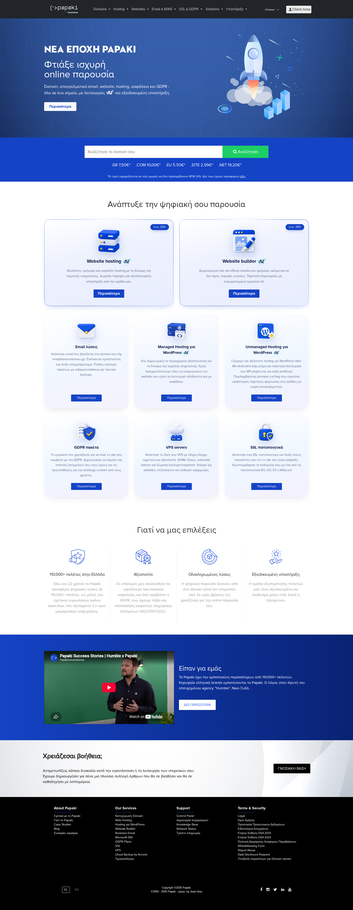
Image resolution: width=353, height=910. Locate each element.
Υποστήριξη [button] (234, 9)
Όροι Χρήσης (246, 820)
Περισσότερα (60, 106)
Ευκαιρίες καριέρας (66, 833)
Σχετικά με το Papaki (67, 815)
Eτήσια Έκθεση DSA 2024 (254, 837)
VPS (118, 850)
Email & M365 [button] (162, 9)
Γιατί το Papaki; (64, 820)
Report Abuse (246, 850)
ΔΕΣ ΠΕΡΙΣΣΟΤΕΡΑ (197, 705)
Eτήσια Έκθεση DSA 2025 (254, 833)
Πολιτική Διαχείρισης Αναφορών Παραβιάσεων (267, 841)
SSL (118, 845)
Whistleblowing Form (251, 845)
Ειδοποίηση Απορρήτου (253, 828)
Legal (241, 815)
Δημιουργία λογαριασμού (192, 820)
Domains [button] (100, 9)
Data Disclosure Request (254, 854)
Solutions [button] (212, 9)
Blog (57, 828)
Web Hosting (123, 820)
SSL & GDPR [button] (189, 9)
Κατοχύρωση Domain (129, 815)
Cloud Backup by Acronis (131, 854)
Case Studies (62, 824)
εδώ (242, 176)
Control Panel (185, 815)
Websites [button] (138, 9)
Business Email (125, 833)
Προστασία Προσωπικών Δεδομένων (261, 824)
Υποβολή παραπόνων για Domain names (264, 858)
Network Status (186, 828)
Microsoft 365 (124, 837)
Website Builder (125, 828)
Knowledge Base (187, 824)
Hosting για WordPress (130, 824)
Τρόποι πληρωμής (188, 833)
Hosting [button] (119, 9)
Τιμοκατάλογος (124, 858)
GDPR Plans (123, 841)
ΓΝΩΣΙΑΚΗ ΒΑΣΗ (292, 768)
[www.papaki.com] (64, 9)
